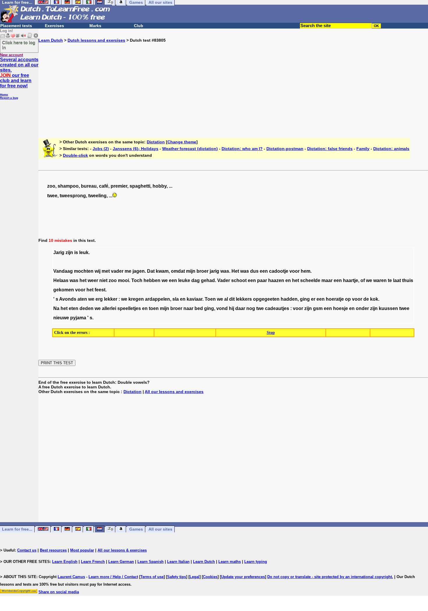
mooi (123, 280)
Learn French (93, 561)
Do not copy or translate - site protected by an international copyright (329, 577)
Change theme (181, 142)
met (106, 271)
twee (404, 308)
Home (4, 94)
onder (362, 308)
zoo (113, 280)
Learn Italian (178, 561)
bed (198, 308)
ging (305, 299)
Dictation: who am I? (242, 148)
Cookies (210, 577)
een (264, 271)
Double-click (75, 155)
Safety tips (176, 577)
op (348, 299)
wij (97, 271)
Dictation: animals (391, 148)
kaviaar (194, 299)
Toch (136, 280)
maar (327, 280)
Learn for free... (17, 529)
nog (250, 308)
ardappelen (157, 299)
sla (175, 299)
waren (380, 280)
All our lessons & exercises (122, 550)
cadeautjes (277, 308)
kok (374, 299)
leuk (84, 252)
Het (235, 271)
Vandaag (63, 271)
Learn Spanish (150, 561)
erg (99, 299)
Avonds (67, 299)
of (362, 280)
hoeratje (335, 299)
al (226, 299)
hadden (289, 299)
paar (262, 280)
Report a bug (9, 97)
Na (56, 308)
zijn (69, 252)
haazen (276, 280)
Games (136, 529)
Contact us (26, 550)
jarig (214, 271)
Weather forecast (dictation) (190, 148)
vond (222, 308)
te (390, 280)
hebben (152, 280)
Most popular (82, 550)
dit (232, 299)
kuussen (388, 308)
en (288, 280)
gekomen (63, 289)
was (224, 271)
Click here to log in (18, 45)
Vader (223, 280)
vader (117, 271)
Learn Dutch (50, 40)
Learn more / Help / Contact (113, 577)
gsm (318, 308)
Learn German (121, 561)
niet (103, 280)
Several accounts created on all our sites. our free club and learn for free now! (19, 72)
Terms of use (152, 577)
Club (138, 25)
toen (154, 308)
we (165, 280)
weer (93, 280)
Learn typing (255, 561)
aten (82, 299)
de (366, 299)
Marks (95, 25)
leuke (184, 280)
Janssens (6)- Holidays (135, 148)
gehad (208, 280)
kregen (136, 299)
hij (231, 308)
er (313, 299)
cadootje (278, 271)
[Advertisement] (233, 83)
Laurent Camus (71, 577)
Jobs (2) (101, 148)
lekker (110, 299)
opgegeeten (266, 299)
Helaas (60, 280)
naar (188, 308)
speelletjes (129, 308)
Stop (271, 332)
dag (195, 280)
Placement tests (16, 25)
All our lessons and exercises (174, 391)
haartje (350, 280)
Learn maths (229, 561)
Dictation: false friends (330, 148)
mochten (83, 271)
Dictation (156, 142)
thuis (407, 280)
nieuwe (61, 317)
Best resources (53, 550)
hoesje (340, 308)
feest (100, 289)
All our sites (160, 529)
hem (305, 271)
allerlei (109, 308)
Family (362, 148)
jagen (138, 271)
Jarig (58, 252)
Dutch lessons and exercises (96, 40)
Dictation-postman (284, 148)
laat (397, 280)
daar (240, 308)
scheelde (310, 280)
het (82, 280)
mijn (190, 271)
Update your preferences (243, 577)
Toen (210, 299)
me (128, 271)
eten (73, 308)
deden (86, 308)
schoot (239, 280)
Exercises (54, 25)
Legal (194, 577)
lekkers (244, 299)
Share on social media (58, 592)
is (76, 252)
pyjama (78, 317)
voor (294, 271)
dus (254, 271)
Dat (151, 271)
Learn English (64, 561)
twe (260, 308)
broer (202, 271)
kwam (162, 271)
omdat (178, 271)
